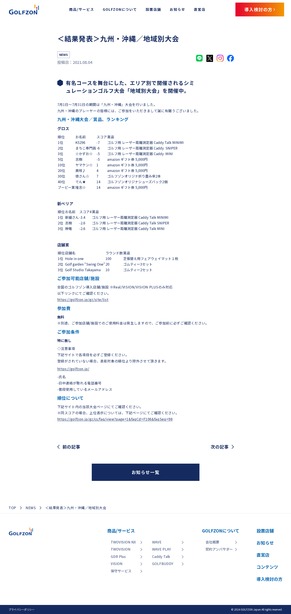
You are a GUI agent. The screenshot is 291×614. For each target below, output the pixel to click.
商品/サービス (81, 9)
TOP (12, 507)
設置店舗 (153, 9)
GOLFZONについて (120, 9)
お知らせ (177, 9)
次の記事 (220, 447)
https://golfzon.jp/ (73, 368)
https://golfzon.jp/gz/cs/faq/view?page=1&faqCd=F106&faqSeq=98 (115, 419)
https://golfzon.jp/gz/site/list (83, 299)
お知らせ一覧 (146, 472)
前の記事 (71, 447)
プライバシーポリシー (21, 609)
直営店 (199, 9)
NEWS (31, 507)
